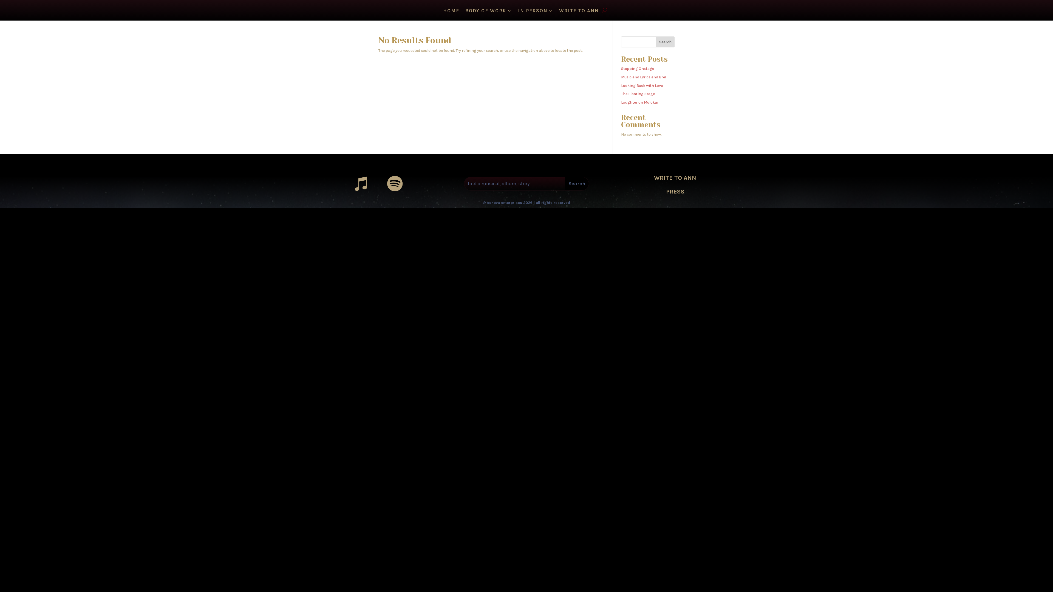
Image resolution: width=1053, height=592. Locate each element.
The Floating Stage (638, 94)
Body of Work (485, 11)
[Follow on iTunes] (361, 184)
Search (665, 42)
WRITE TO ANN (579, 11)
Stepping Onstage (637, 68)
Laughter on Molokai (639, 102)
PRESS (675, 191)
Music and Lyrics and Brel (643, 77)
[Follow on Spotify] (395, 184)
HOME (451, 11)
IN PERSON (533, 11)
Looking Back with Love (642, 85)
